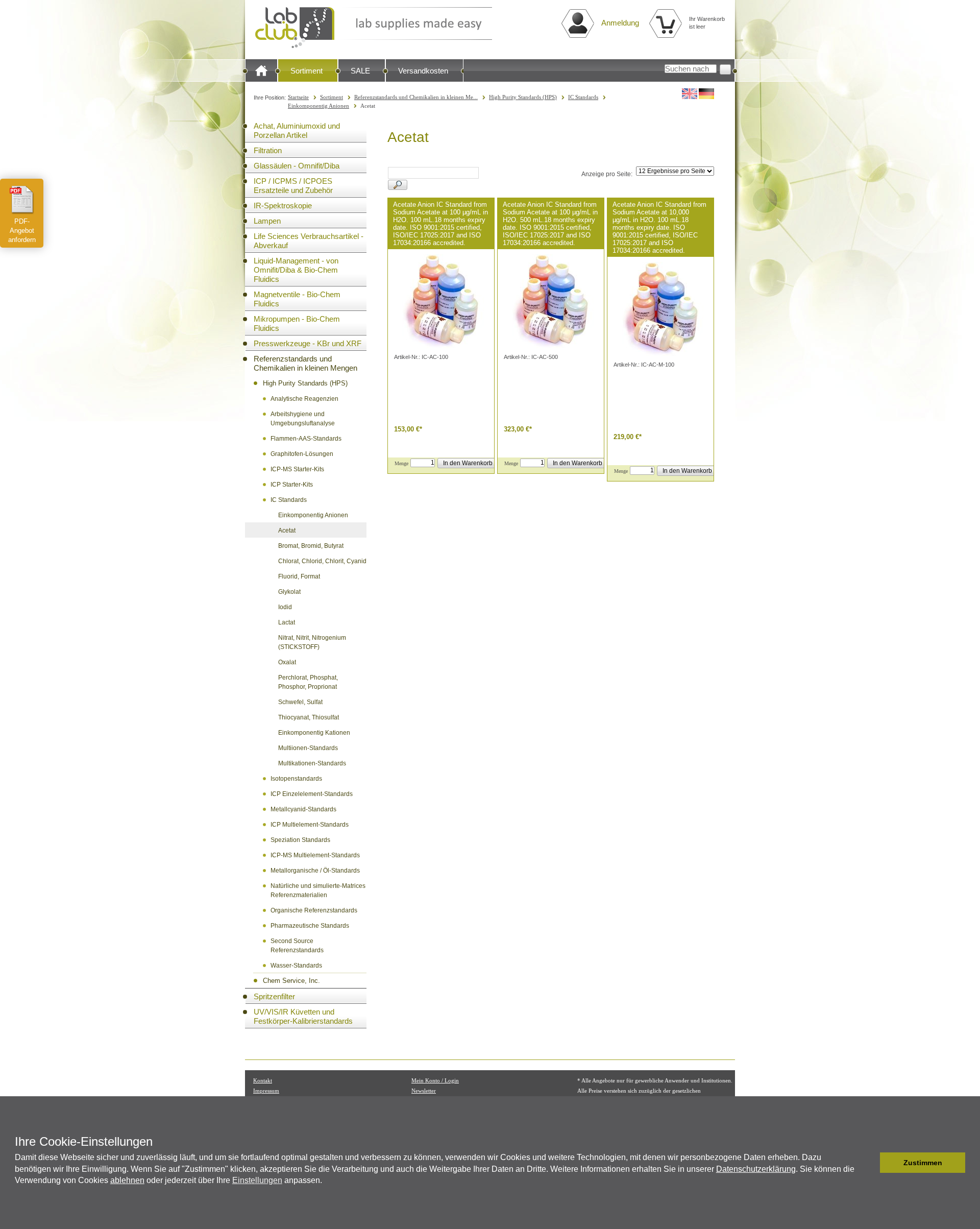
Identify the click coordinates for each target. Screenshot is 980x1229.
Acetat (287, 530)
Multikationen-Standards (312, 763)
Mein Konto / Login (435, 1080)
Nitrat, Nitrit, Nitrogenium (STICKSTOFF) (312, 642)
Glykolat (289, 591)
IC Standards (583, 97)
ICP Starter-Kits (292, 484)
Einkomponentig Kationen (314, 732)
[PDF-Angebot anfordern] (22, 200)
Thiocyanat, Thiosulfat (308, 717)
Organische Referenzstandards (314, 910)
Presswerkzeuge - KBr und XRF (307, 343)
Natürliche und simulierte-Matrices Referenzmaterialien (318, 890)
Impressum (266, 1091)
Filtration (268, 150)
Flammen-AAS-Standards (306, 438)
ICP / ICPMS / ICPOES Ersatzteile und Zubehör (293, 186)
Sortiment (306, 70)
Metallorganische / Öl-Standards (315, 870)
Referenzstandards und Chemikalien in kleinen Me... (416, 97)
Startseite (298, 97)
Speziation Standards (300, 840)
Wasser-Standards (296, 965)
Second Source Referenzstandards (297, 945)
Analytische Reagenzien (304, 398)
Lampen (267, 220)
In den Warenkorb (468, 463)
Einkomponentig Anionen (318, 106)
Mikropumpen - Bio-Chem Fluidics (297, 323)
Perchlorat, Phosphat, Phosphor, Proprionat (308, 682)
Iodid (285, 607)
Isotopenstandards (296, 778)
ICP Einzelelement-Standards (312, 794)
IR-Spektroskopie (283, 205)
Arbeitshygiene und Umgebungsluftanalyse (303, 419)
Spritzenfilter (274, 996)
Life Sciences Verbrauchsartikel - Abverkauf (308, 241)
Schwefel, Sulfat (300, 702)
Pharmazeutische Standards (310, 925)
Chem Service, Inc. (291, 980)
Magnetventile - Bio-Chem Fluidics (297, 299)
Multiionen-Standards (308, 748)
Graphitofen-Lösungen (302, 453)
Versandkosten (423, 70)
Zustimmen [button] (922, 1163)
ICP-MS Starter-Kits (297, 469)
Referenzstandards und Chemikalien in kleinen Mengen (305, 363)
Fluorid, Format (299, 576)
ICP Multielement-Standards (310, 824)
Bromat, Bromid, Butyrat (311, 545)
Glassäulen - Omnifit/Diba (296, 165)
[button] (869, 1163)
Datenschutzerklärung (756, 1169)
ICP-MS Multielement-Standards (315, 855)
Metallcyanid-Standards (303, 809)
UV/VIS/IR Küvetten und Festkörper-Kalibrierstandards (303, 1016)
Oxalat (287, 662)
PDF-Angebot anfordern (22, 231)
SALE (360, 70)
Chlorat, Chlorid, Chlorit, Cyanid (322, 561)
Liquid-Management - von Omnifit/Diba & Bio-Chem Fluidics (296, 269)
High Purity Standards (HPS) (523, 97)
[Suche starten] (725, 69)
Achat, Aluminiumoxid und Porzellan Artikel (297, 130)
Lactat (286, 622)
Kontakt (262, 1080)
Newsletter (423, 1091)
